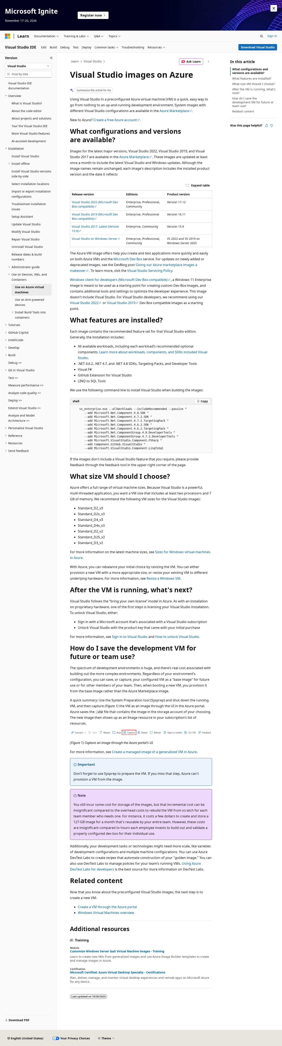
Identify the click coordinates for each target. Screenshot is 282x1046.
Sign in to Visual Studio (130, 636)
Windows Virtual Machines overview (106, 912)
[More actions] (208, 61)
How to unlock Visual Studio (177, 636)
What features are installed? (251, 78)
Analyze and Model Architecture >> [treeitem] (21, 418)
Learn (75, 61)
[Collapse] (51, 58)
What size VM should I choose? (253, 84)
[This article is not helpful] (271, 125)
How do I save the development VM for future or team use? (253, 102)
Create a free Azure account (115, 120)
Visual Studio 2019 (121, 303)
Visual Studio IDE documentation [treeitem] (20, 85)
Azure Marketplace (174, 111)
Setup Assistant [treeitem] (22, 217)
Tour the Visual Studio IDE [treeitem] (29, 126)
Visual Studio (93, 61)
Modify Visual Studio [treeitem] (26, 232)
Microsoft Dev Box (128, 259)
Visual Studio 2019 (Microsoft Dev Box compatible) (95, 216)
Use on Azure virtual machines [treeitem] (29, 289)
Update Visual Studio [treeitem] (26, 224)
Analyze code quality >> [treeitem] (24, 393)
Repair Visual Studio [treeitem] (25, 239)
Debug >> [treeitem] (15, 363)
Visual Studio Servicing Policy (149, 270)
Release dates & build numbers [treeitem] (27, 257)
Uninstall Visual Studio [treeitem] (27, 247)
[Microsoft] (7, 36)
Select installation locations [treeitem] (30, 184)
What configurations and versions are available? (250, 71)
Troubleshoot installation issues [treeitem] (29, 206)
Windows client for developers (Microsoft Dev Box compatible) (118, 279)
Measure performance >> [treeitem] (25, 385)
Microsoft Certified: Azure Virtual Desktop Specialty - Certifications (117, 972)
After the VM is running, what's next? (253, 91)
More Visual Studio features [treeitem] (31, 133)
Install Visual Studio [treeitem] (25, 156)
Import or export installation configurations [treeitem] (31, 193)
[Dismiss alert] (273, 8)
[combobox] (28, 66)
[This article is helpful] (266, 125)
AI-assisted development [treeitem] (29, 141)
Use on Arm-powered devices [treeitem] (29, 302)
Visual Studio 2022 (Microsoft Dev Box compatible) (95, 204)
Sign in (272, 36)
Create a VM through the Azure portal (107, 907)
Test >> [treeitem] (13, 378)
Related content (243, 111)
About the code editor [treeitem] (27, 111)
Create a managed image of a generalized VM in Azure (154, 752)
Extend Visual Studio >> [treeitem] (24, 408)
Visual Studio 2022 (84, 303)
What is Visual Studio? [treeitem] (27, 103)
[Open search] (261, 36)
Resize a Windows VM (163, 578)
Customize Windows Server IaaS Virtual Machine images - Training (117, 951)
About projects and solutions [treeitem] (31, 118)
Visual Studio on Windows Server (94, 239)
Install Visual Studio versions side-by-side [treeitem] (31, 173)
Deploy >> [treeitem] (15, 400)
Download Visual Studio (258, 47)
